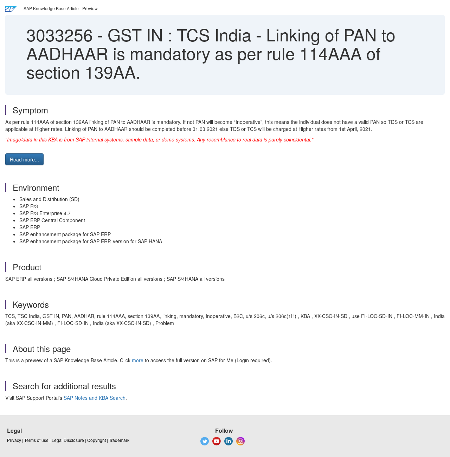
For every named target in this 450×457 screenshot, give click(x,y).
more (137, 360)
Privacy (14, 440)
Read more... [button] (24, 159)
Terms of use (36, 440)
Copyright (96, 440)
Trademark (119, 440)
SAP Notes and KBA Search (95, 397)
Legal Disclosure (68, 440)
